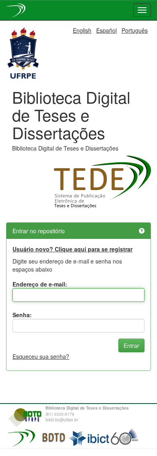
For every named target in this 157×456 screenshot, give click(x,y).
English (82, 30)
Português (135, 30)
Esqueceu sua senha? (40, 356)
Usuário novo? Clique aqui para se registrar (72, 249)
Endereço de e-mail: (39, 284)
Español (106, 30)
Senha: (22, 315)
